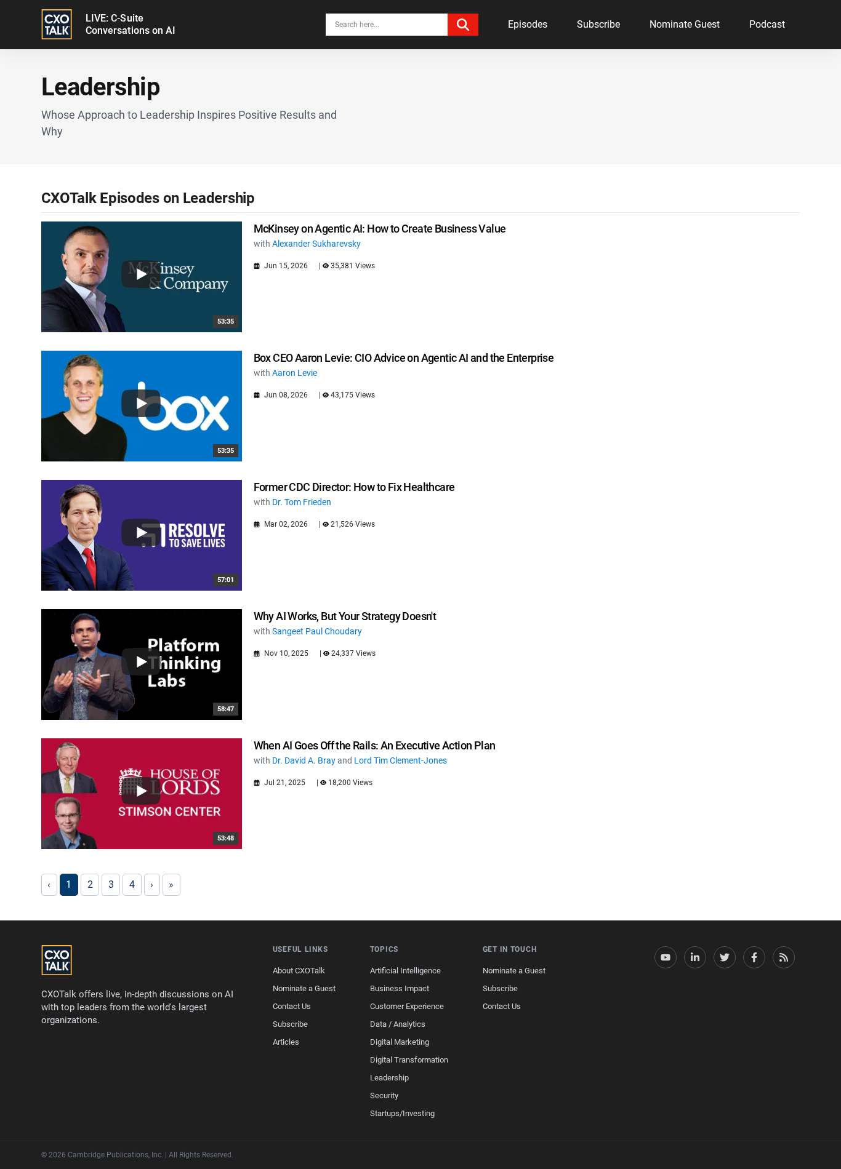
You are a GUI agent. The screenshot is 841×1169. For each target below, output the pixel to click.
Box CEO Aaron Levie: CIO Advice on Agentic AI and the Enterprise (404, 357)
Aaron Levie (294, 373)
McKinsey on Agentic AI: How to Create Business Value (380, 228)
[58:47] (141, 663)
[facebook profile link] (754, 957)
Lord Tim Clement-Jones (400, 760)
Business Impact (399, 988)
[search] (463, 25)
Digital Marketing (399, 1042)
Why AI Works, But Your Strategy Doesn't (345, 616)
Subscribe (598, 24)
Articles (286, 1042)
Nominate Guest (685, 24)
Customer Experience (407, 1006)
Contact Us (292, 1006)
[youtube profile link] (665, 957)
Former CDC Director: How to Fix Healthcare (354, 487)
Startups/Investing (402, 1113)
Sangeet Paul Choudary (317, 631)
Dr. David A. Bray (304, 760)
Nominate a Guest (304, 988)
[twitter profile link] (725, 957)
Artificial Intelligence (405, 970)
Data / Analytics (397, 1024)
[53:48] (141, 793)
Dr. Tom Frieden (301, 502)
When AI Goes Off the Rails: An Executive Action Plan (375, 745)
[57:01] (141, 534)
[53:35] (141, 276)
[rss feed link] (784, 957)
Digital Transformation (409, 1059)
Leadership (389, 1077)
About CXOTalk (299, 970)
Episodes (527, 24)
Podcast (767, 24)
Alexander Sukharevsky (316, 244)
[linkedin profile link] (695, 957)
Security (384, 1095)
